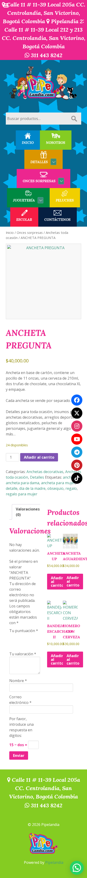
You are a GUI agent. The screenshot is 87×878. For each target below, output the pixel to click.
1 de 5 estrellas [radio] (12, 636)
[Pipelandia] (43, 83)
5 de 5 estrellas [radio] (12, 644)
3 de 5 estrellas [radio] (25, 636)
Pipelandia (54, 862)
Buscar (74, 119)
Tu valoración (22, 653)
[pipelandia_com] (76, 426)
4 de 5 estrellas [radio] (31, 636)
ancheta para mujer (58, 482)
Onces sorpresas (30, 232)
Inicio (10, 232)
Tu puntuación (23, 630)
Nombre (18, 680)
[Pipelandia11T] (76, 413)
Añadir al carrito (39, 457)
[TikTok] (76, 478)
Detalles (37, 477)
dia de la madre (32, 488)
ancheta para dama (22, 482)
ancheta (70, 477)
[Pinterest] (76, 465)
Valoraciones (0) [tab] (28, 512)
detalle (11, 488)
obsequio (55, 488)
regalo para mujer (21, 494)
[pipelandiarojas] (76, 439)
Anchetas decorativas (44, 471)
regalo (71, 488)
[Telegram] (76, 452)
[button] (77, 868)
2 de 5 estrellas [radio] (18, 636)
